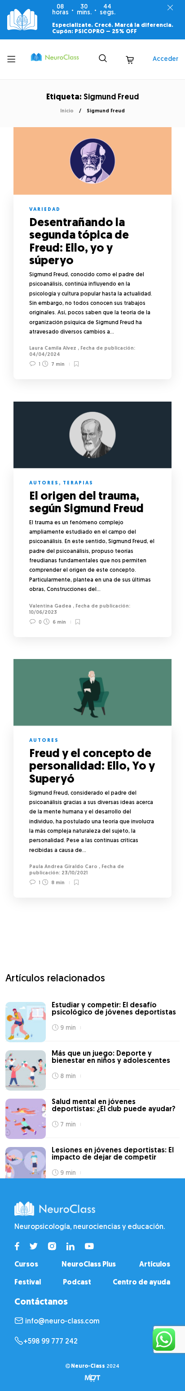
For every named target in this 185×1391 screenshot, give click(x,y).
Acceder (165, 59)
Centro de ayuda (141, 1282)
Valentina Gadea (50, 606)
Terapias (78, 483)
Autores (44, 483)
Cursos (26, 1264)
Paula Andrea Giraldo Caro (63, 867)
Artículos (154, 1264)
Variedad (45, 209)
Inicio (67, 111)
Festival (27, 1282)
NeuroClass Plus (89, 1264)
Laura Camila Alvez (52, 348)
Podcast (77, 1282)
